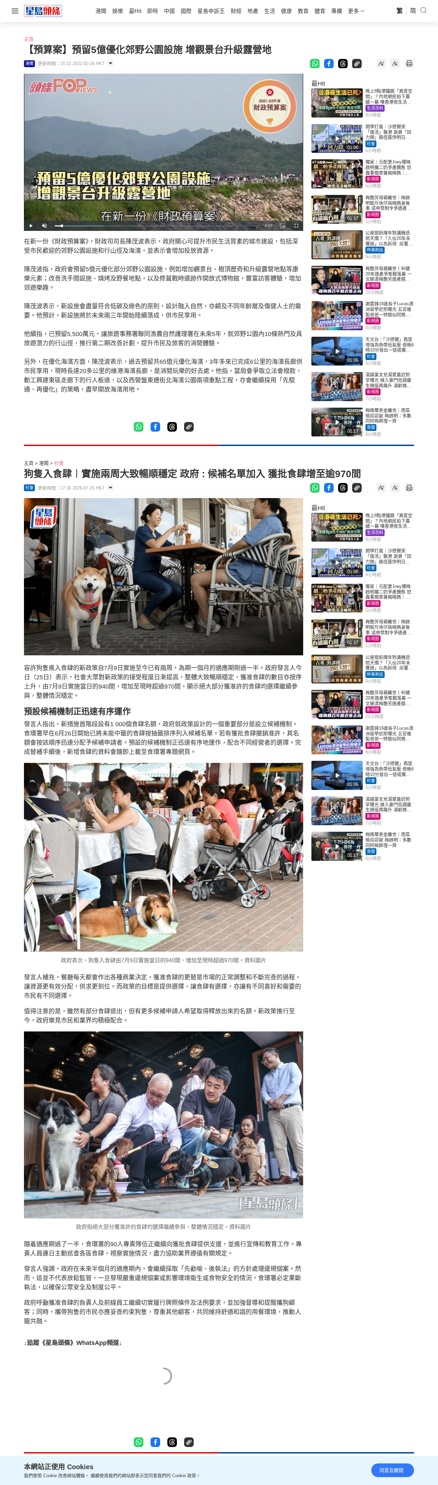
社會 (371, 144)
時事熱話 (375, 250)
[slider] (156, 225)
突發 (371, 427)
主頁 (29, 39)
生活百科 (375, 108)
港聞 (44, 463)
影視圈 (373, 179)
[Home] (43, 10)
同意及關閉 (391, 1470)
